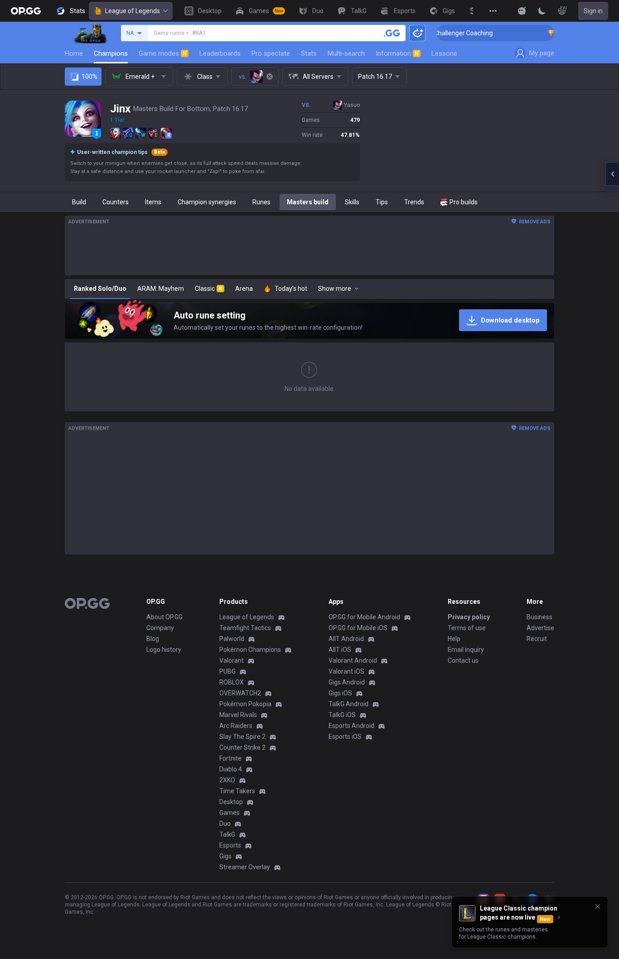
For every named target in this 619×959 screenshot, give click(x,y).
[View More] (493, 11)
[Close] (597, 906)
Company (160, 627)
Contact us (463, 660)
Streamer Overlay (244, 867)
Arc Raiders (235, 725)
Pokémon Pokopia (245, 704)
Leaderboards (220, 53)
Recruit (537, 638)
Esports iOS (345, 736)
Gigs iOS (340, 693)
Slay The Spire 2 (242, 736)
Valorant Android (353, 660)
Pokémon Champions (250, 649)
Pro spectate (270, 53)
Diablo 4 (230, 769)
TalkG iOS (342, 714)
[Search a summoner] (392, 33)
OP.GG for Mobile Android (364, 617)
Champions (111, 53)
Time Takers (237, 791)
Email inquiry (466, 649)
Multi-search (346, 53)
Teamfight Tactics (245, 627)
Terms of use (467, 627)
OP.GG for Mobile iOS (358, 627)
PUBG (227, 671)
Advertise (540, 627)
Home (74, 53)
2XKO (227, 780)
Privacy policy (469, 617)
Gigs (225, 856)
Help (454, 638)
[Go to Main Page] (26, 11)
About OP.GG (164, 617)
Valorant (231, 660)
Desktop (231, 801)
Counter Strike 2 (242, 747)
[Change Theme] (542, 11)
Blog (152, 638)
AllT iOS (340, 649)
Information (397, 53)
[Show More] (522, 11)
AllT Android (346, 638)
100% (89, 76)
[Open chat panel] (612, 174)
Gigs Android (347, 682)
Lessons (444, 53)
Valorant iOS (346, 671)
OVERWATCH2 (240, 693)
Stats (309, 53)
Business (539, 617)
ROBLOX (231, 682)
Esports (230, 845)
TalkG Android (348, 704)
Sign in (593, 10)
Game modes (163, 53)
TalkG (227, 834)
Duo (225, 823)
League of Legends (132, 10)
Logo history (163, 649)
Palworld (231, 638)
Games (229, 812)
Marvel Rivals (238, 714)
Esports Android (351, 725)
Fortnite (230, 758)
